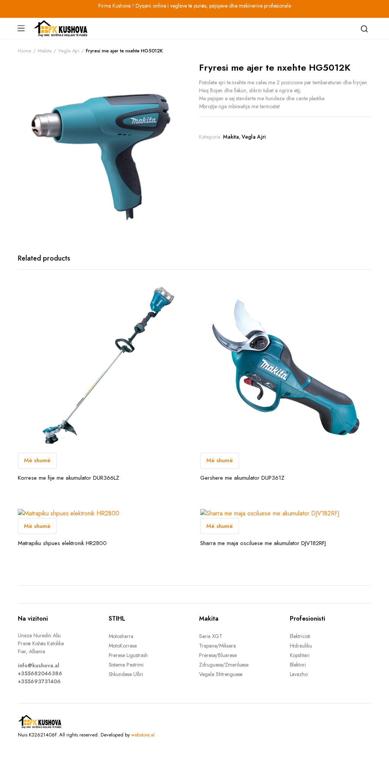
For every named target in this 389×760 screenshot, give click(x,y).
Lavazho (299, 674)
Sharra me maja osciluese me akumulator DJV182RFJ (263, 543)
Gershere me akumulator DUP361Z (242, 478)
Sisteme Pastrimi (126, 664)
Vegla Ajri (69, 50)
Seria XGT (210, 636)
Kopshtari (300, 655)
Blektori (298, 664)
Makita (45, 50)
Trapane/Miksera (217, 645)
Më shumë (37, 460)
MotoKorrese (123, 645)
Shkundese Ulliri (126, 674)
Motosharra (121, 636)
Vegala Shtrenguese (220, 674)
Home (24, 50)
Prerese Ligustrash (128, 655)
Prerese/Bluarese (218, 655)
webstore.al (143, 734)
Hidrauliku (301, 645)
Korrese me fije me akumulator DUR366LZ (68, 478)
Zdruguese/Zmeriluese (223, 664)
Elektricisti (300, 636)
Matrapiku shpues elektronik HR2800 (62, 543)
